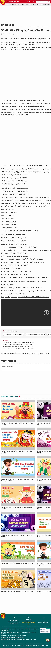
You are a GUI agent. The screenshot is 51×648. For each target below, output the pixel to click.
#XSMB (47, 353)
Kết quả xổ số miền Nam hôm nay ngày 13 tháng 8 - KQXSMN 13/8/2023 (16, 536)
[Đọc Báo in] (34, 1)
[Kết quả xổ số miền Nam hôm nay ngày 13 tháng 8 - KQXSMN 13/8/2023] (18, 523)
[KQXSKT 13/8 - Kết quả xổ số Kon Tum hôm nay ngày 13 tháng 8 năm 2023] (18, 551)
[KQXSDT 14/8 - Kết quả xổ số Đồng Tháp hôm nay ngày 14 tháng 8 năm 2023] (18, 439)
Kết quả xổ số (7, 25)
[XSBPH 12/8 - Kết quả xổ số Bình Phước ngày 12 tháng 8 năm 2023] (18, 579)
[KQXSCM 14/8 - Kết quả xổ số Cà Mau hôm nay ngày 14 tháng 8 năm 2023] (18, 411)
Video (38, 4)
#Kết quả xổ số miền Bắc (9, 353)
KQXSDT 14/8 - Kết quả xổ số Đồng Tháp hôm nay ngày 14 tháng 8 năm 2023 (17, 452)
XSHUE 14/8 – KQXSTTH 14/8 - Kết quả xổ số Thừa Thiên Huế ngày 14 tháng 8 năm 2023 (17, 480)
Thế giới (28, 4)
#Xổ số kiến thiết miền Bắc (22, 353)
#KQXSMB (42, 353)
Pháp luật (33, 4)
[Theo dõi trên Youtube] (29, 2)
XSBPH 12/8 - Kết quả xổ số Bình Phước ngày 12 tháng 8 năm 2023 (17, 591)
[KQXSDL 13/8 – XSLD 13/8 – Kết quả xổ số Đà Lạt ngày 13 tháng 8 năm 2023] (18, 495)
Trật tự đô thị (12, 4)
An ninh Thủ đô (12, 2)
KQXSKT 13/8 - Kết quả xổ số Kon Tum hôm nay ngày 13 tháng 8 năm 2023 (17, 564)
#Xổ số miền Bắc (34, 353)
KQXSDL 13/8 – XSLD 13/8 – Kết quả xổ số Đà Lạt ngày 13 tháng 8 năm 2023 (17, 508)
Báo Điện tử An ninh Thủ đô (3, 2)
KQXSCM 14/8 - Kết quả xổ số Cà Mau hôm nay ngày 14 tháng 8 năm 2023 (17, 424)
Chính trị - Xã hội (21, 4)
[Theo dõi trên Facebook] (28, 2)
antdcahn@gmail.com (43, 622)
